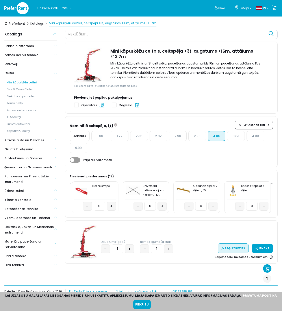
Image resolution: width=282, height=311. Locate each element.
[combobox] (166, 35)
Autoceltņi (14, 117)
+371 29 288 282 (181, 291)
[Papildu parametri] (75, 160)
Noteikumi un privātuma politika (137, 291)
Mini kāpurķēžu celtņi (22, 82)
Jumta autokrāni (18, 124)
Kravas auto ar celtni (21, 110)
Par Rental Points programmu (89, 291)
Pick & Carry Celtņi (20, 89)
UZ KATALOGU (47, 8)
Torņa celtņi (15, 103)
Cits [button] (65, 8)
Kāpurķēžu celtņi (18, 131)
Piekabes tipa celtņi (21, 96)
